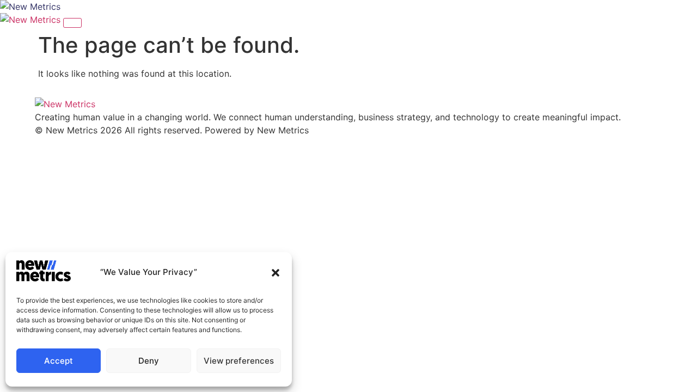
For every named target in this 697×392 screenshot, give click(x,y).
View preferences (239, 361)
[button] (275, 272)
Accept (58, 361)
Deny (148, 361)
